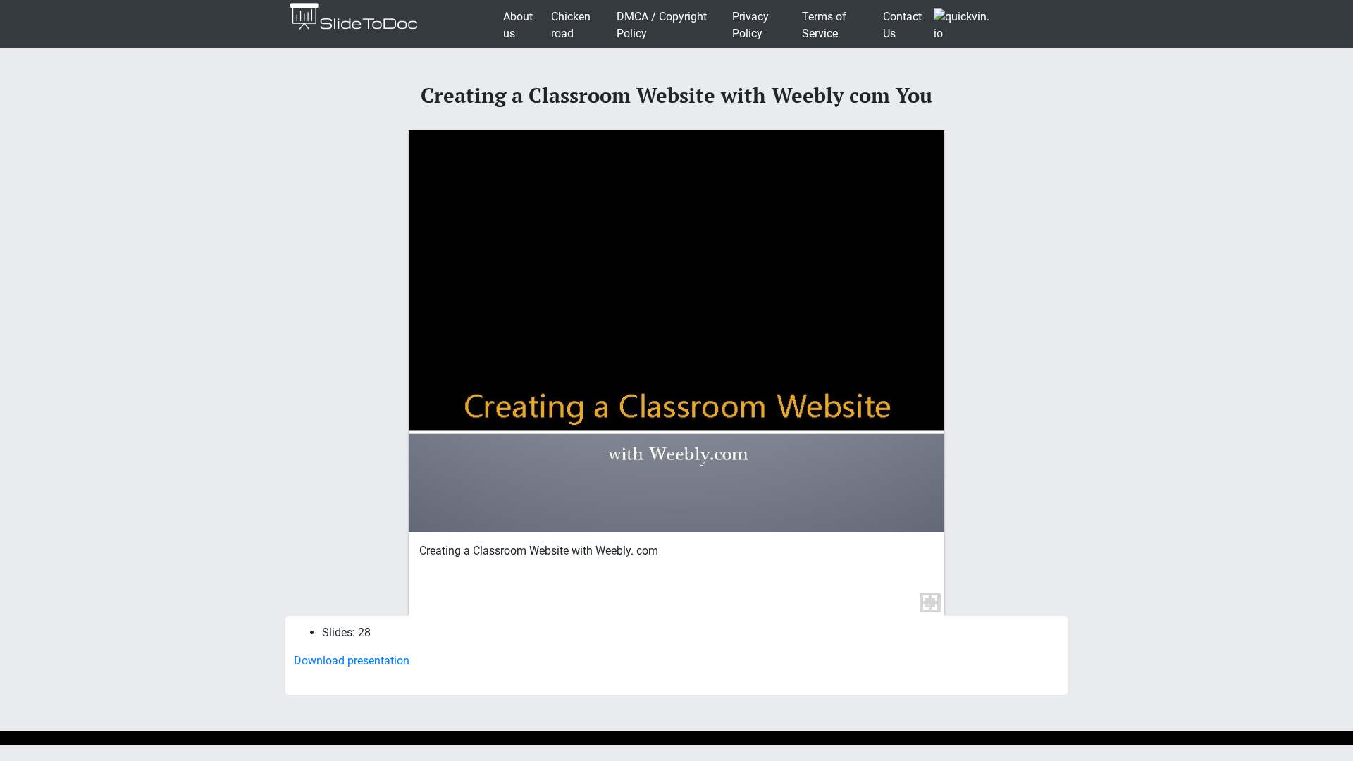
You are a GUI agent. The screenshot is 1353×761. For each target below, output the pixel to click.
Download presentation (351, 660)
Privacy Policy (750, 25)
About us (518, 25)
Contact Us (902, 25)
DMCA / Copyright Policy (662, 25)
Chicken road (571, 25)
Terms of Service (824, 25)
